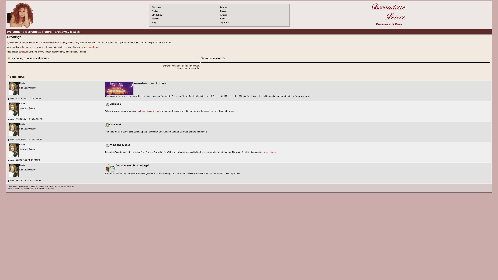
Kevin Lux (53, 186)
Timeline (155, 19)
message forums (91, 47)
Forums (223, 7)
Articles (223, 15)
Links (222, 19)
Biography (156, 7)
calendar (195, 68)
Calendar (224, 11)
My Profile (224, 22)
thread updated (269, 152)
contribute (23, 52)
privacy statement (67, 186)
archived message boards (149, 111)
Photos (155, 11)
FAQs (154, 22)
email (15, 188)
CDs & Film (157, 15)
